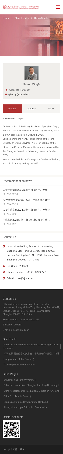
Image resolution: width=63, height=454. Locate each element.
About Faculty (22, 18)
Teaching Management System (19, 364)
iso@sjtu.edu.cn (26, 278)
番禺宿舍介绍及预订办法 (46, 353)
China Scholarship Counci (17, 396)
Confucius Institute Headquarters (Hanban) (25, 402)
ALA (22, 449)
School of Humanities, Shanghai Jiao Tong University (30, 385)
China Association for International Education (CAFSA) (31, 391)
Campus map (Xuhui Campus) (19, 359)
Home (6, 18)
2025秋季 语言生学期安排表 (18, 353)
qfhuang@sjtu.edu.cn (19, 94)
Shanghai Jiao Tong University (19, 379)
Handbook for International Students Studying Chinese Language (31, 346)
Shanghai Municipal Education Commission (25, 407)
